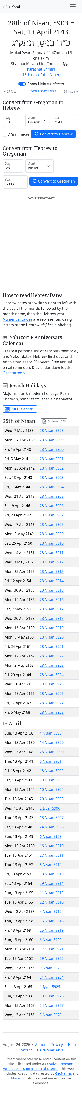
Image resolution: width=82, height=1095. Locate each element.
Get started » (14, 372)
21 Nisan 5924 (52, 977)
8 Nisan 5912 (51, 864)
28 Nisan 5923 (52, 665)
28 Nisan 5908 (52, 524)
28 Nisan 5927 (52, 702)
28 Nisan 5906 (52, 505)
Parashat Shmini (41, 69)
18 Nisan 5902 (52, 770)
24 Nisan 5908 (52, 827)
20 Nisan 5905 (52, 798)
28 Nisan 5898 (52, 430)
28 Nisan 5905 (52, 496)
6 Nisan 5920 (51, 939)
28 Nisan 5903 (52, 477)
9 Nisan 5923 (51, 967)
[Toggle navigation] (73, 6)
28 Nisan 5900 (52, 449)
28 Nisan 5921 (52, 646)
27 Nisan (11, 91)
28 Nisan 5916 (52, 599)
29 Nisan (71, 91)
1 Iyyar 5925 (50, 986)
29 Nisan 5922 (52, 958)
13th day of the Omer (41, 74)
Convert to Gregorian (56, 181)
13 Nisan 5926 (52, 996)
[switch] (22, 84)
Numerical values (17, 319)
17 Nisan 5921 (52, 949)
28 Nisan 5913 (52, 571)
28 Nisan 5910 (52, 543)
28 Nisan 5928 (52, 712)
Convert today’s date (41, 91)
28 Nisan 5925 (52, 684)
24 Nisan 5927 (52, 1005)
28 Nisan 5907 (52, 515)
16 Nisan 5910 (52, 845)
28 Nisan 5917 (52, 609)
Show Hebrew (46, 83)
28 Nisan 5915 (52, 590)
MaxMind (18, 1078)
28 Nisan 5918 (52, 618)
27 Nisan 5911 (52, 855)
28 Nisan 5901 (52, 458)
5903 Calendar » (22, 409)
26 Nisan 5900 (52, 751)
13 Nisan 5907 (52, 817)
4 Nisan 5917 (51, 911)
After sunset (18, 134)
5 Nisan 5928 (51, 1014)
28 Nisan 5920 (52, 637)
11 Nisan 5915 (52, 892)
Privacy (57, 1044)
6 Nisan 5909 (51, 836)
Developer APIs (50, 1050)
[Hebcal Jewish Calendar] (11, 6)
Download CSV (56, 421)
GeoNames (63, 1073)
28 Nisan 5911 (52, 552)
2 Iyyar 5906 (50, 808)
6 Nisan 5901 (51, 761)
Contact (25, 1050)
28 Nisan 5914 (52, 580)
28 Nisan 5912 (52, 562)
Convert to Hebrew (56, 134)
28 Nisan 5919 (52, 627)
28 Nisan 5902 (52, 468)
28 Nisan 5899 (52, 439)
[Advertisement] (41, 244)
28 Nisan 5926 (52, 693)
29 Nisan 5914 (52, 883)
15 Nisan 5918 (52, 920)
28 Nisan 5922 (52, 655)
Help (72, 1044)
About (40, 1044)
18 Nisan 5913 (52, 874)
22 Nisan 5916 (52, 902)
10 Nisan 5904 (52, 789)
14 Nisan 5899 (52, 742)
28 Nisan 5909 (52, 533)
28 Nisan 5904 (52, 486)
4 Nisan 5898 (51, 733)
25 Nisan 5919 (52, 930)
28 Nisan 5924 (52, 674)
